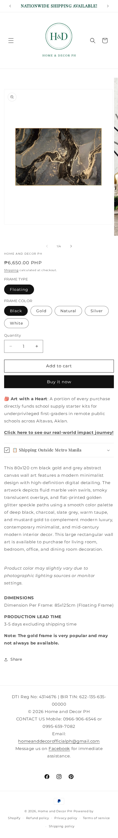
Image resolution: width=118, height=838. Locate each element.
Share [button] (16, 659)
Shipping (11, 270)
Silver (97, 310)
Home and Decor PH (55, 811)
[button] (11, 41)
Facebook (59, 748)
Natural (68, 310)
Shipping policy (62, 826)
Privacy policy (65, 818)
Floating (19, 289)
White (16, 323)
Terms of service (96, 818)
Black (16, 310)
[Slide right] (71, 246)
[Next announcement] (108, 6)
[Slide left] (47, 246)
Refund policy (37, 818)
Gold (41, 310)
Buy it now (59, 381)
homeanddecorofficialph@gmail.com (59, 741)
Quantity (12, 335)
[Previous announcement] (10, 6)
